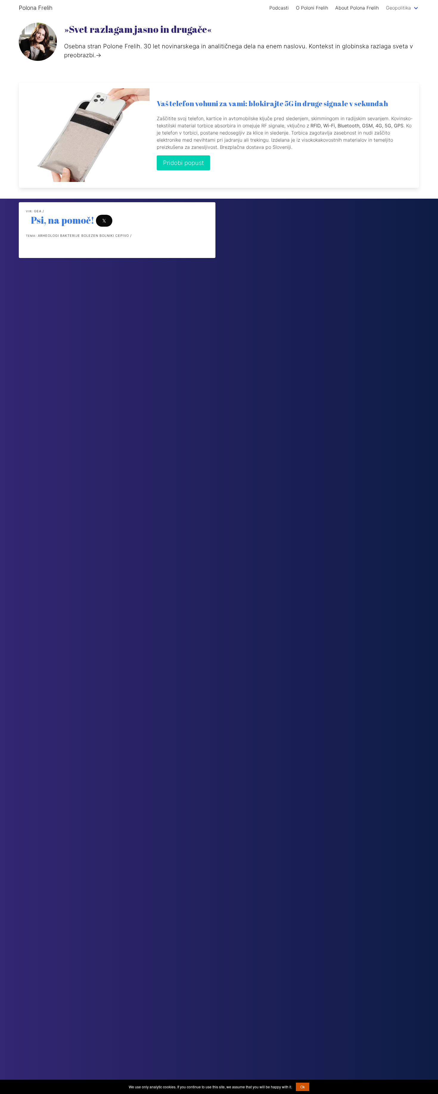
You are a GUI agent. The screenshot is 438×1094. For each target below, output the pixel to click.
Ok (302, 1086)
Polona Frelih (35, 7)
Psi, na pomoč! (62, 220)
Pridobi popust (183, 162)
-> (98, 55)
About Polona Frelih (357, 8)
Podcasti (279, 8)
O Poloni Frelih (312, 8)
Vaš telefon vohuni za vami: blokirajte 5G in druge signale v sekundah (272, 103)
